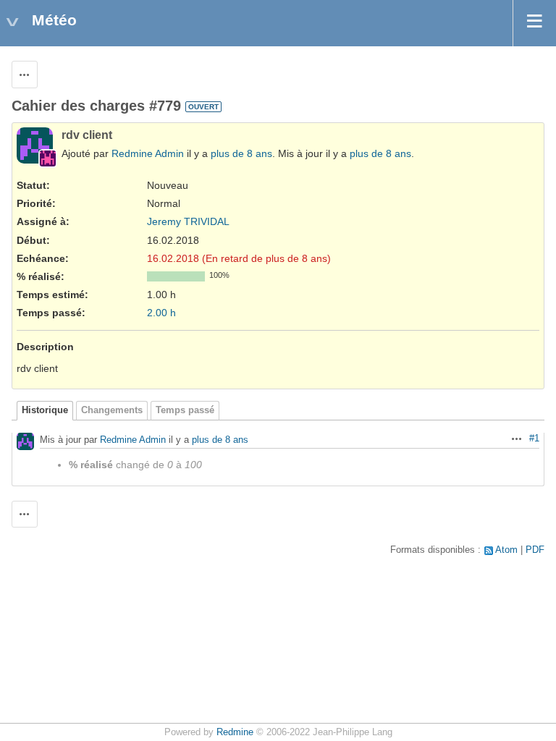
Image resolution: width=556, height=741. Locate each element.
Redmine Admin (147, 153)
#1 (534, 438)
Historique (45, 410)
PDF (535, 550)
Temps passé (185, 410)
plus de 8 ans (241, 153)
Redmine (234, 732)
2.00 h (161, 312)
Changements (112, 410)
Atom (506, 550)
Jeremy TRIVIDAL (188, 221)
